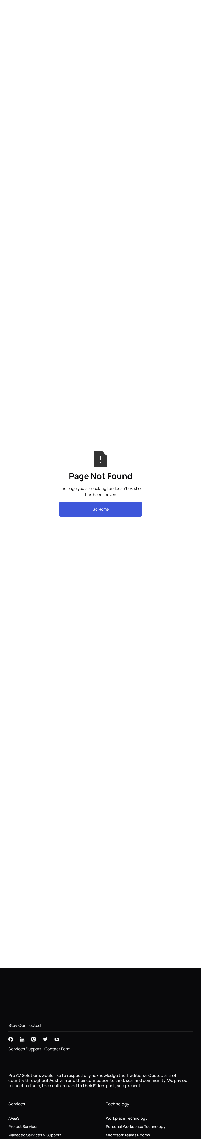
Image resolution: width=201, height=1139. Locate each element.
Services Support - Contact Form (39, 1049)
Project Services (23, 1126)
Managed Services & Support (34, 1135)
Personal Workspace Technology (135, 1126)
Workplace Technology (126, 1118)
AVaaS (13, 1118)
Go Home (101, 509)
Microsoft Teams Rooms (128, 1135)
